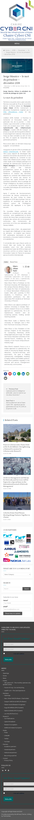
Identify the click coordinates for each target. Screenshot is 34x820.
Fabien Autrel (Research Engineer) (14, 704)
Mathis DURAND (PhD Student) (13, 710)
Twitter (6, 738)
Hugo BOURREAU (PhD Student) (14, 707)
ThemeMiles (7, 816)
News (4, 678)
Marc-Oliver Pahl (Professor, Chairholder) (16, 698)
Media (5, 730)
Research (6, 716)
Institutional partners (10, 752)
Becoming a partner (10, 755)
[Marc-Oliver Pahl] (8, 269)
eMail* (5, 606)
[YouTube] (28, 267)
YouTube (7, 741)
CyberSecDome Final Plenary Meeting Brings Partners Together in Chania (16, 515)
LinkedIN (6, 735)
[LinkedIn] (26, 267)
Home (5, 675)
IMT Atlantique (21, 280)
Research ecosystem (10, 724)
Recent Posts (14, 262)
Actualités (6, 87)
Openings (6, 673)
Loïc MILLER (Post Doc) (11, 713)
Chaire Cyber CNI (17, 35)
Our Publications (9, 718)
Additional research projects (13, 727)
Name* (5, 600)
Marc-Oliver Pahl (23, 86)
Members (6, 693)
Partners (5, 744)
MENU (17, 43)
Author (6, 262)
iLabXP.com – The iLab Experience (14, 690)
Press (6, 732)
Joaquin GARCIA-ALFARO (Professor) (15, 701)
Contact (5, 758)
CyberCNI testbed (9, 721)
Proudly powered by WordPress (11, 814)
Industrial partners (9, 749)
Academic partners (10, 746)
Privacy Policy (8, 760)
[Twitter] (23, 267)
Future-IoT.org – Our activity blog (14, 687)
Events (5, 680)
